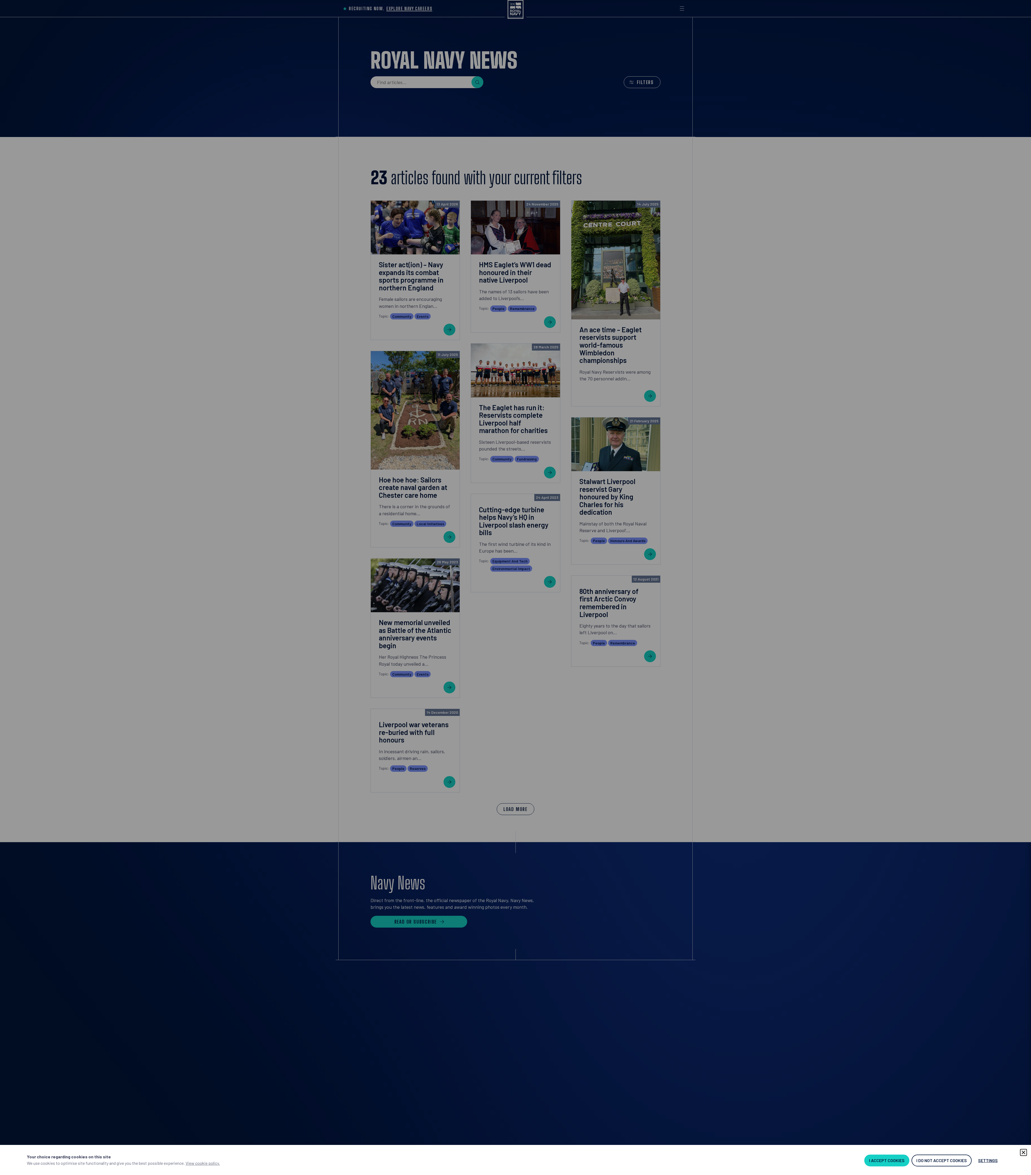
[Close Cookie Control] (1023, 1152)
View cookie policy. (203, 1163)
